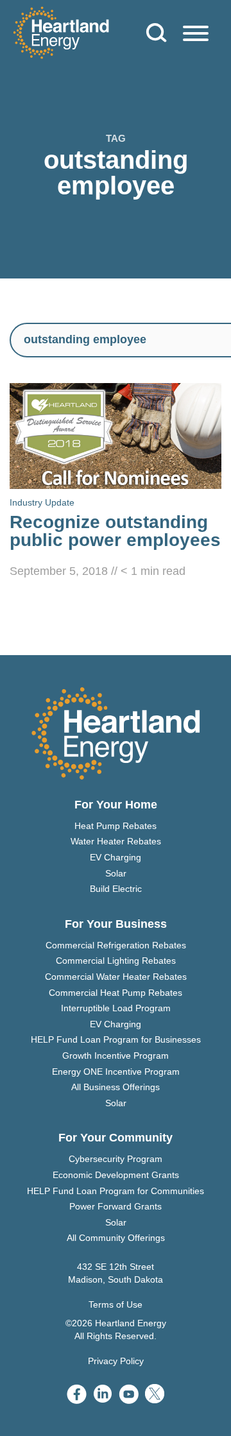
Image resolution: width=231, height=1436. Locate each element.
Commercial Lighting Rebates (116, 960)
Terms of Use (115, 1304)
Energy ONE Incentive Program (116, 1071)
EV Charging (115, 857)
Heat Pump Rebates (115, 826)
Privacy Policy (116, 1361)
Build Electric (116, 889)
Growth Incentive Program (115, 1055)
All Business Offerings (115, 1087)
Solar (115, 873)
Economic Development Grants (116, 1175)
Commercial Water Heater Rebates (116, 976)
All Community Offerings (116, 1238)
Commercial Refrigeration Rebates (116, 945)
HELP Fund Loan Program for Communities (115, 1191)
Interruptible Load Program (116, 1008)
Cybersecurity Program (115, 1159)
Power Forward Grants (115, 1206)
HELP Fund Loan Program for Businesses (116, 1039)
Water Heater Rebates (116, 841)
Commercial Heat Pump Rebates (115, 992)
